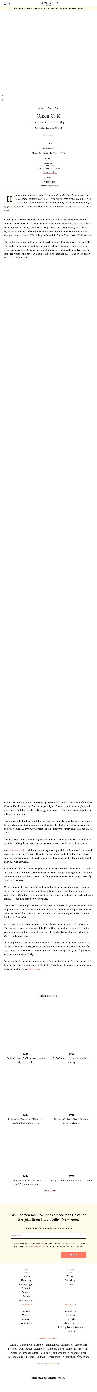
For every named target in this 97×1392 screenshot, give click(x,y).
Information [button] (70, 1305)
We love (70, 1276)
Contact (26, 1315)
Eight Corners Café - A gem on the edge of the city (26, 1060)
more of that (50, 1189)
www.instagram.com (49, 185)
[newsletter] (58, 1370)
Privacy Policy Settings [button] (70, 1327)
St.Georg (29, 1356)
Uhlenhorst (54, 1356)
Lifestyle (71, 1270)
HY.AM (62, 1378)
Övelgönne (83, 1356)
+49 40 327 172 (48, 181)
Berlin (26, 1276)
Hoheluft (71, 1348)
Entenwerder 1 (17, 850)
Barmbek (39, 1344)
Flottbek (12, 1348)
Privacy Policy (71, 1323)
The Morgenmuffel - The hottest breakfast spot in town (25, 1182)
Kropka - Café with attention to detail (71, 1180)
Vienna (26, 1292)
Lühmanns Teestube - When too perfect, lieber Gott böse (25, 1121)
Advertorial (48, 135)
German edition (77, 8)
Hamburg (26, 1280)
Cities (26, 1270)
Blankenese (52, 1344)
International (26, 1300)
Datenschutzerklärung (37, 1246)
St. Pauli (41, 1356)
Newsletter (26, 1323)
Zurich (26, 1296)
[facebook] (39, 1370)
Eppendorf (81, 1344)
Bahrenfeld (26, 1344)
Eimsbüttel (67, 1344)
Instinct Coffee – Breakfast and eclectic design (71, 1121)
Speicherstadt (15, 1356)
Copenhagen (26, 1284)
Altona (14, 1344)
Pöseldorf (45, 1352)
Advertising (70, 1311)
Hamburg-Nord (55, 1348)
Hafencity (39, 1348)
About (26, 1311)
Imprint (71, 1331)
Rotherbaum (59, 1352)
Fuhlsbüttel (25, 1348)
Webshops (71, 1280)
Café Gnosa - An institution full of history (71, 1060)
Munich (26, 1288)
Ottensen (16, 1352)
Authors (26, 1319)
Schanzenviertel (77, 1352)
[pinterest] (51, 1370)
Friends (71, 1319)
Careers (70, 1315)
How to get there (50, 172)
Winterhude (68, 1356)
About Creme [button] (26, 1305)
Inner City (83, 1348)
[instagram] (45, 1370)
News (71, 1284)
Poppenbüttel (30, 1352)
